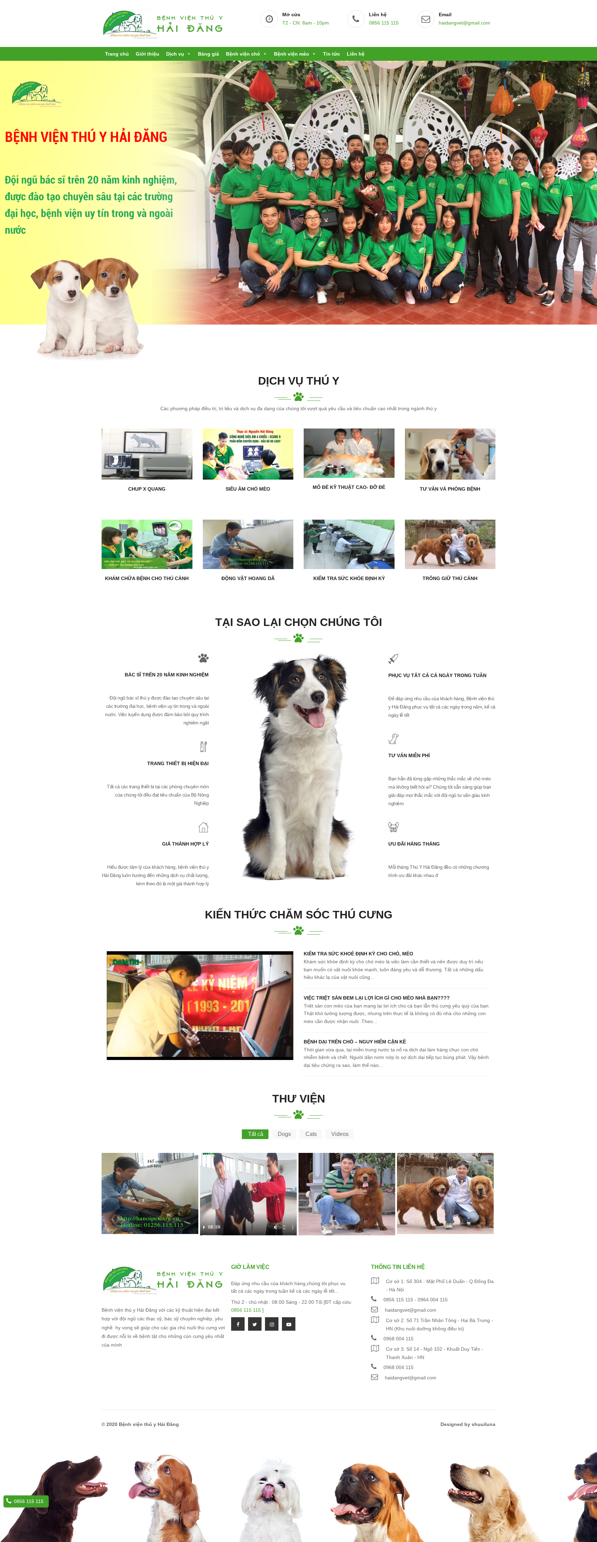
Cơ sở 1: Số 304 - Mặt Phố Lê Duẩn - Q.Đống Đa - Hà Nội (440, 1285)
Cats (311, 1134)
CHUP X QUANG (146, 489)
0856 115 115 (384, 23)
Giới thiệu (147, 54)
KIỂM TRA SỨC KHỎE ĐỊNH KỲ (349, 578)
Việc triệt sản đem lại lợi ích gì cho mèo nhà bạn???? (377, 998)
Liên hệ (355, 54)
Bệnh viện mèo (291, 54)
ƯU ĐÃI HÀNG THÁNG (414, 844)
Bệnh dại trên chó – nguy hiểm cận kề (355, 1041)
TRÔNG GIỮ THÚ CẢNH (450, 578)
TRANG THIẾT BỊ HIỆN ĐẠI (178, 763)
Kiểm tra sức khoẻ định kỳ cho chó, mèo (358, 953)
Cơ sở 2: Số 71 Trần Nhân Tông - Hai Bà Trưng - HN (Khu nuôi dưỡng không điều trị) (439, 1324)
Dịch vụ (175, 54)
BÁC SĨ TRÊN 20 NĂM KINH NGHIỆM (167, 674)
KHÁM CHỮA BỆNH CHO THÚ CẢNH (147, 578)
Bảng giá (208, 54)
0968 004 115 (398, 1338)
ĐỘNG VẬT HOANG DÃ (248, 578)
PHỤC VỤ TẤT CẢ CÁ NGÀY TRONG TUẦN (437, 675)
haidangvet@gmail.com (464, 23)
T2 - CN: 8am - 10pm (305, 23)
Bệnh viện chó (243, 54)
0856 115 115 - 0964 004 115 (415, 1299)
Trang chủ (117, 54)
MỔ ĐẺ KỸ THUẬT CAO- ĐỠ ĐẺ (349, 487)
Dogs (284, 1134)
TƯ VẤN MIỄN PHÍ (409, 755)
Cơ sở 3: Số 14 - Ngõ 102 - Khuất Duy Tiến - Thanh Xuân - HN (434, 1353)
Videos (340, 1134)
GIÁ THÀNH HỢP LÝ (185, 844)
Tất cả (255, 1134)
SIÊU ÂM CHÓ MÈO (248, 489)
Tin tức (331, 54)
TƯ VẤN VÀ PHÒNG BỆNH (450, 489)
